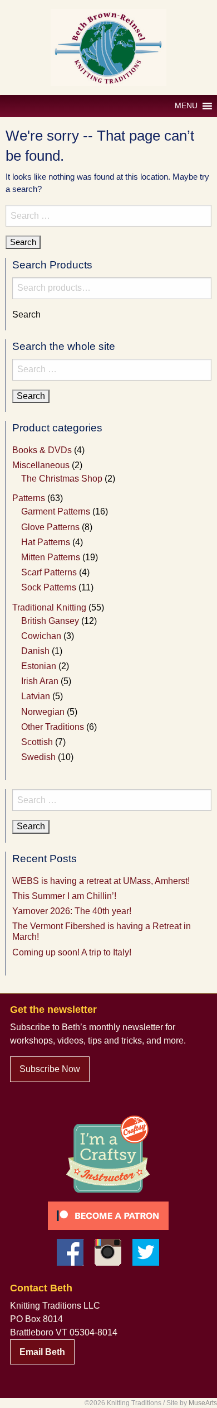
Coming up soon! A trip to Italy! (71, 952)
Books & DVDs (42, 450)
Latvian (35, 696)
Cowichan (41, 636)
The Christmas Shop (61, 478)
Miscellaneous (41, 465)
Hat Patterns (45, 542)
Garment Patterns (55, 511)
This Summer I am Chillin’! (64, 896)
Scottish (37, 742)
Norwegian (43, 712)
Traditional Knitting (49, 607)
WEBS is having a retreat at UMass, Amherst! (101, 881)
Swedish (38, 757)
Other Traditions (52, 727)
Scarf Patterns (49, 572)
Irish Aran (39, 681)
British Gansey (50, 621)
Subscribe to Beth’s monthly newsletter (86, 1027)
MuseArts (203, 1403)
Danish (35, 651)
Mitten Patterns (50, 557)
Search (26, 314)
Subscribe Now (49, 1069)
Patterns (28, 498)
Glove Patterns (50, 527)
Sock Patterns (48, 587)
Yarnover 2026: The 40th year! (71, 911)
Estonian (38, 666)
